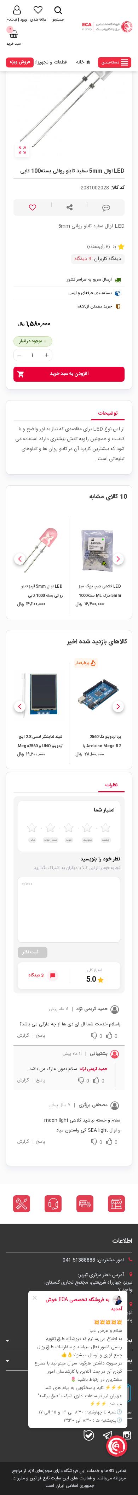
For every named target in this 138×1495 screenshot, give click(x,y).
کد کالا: (118, 188)
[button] (118, 559)
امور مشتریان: (94, 1260)
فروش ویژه (20, 62)
